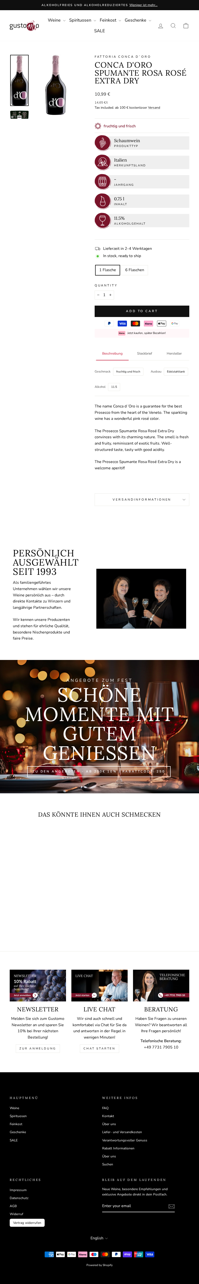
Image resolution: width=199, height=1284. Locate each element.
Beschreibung (112, 353)
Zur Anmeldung (37, 1048)
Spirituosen (80, 20)
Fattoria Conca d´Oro (123, 57)
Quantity (106, 285)
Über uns (109, 1124)
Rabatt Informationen (118, 1148)
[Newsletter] (38, 985)
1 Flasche (107, 270)
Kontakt (108, 1116)
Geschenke (136, 20)
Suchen (107, 1164)
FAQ (105, 1108)
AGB (13, 1206)
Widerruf (16, 1214)
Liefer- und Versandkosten (122, 1132)
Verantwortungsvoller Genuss (124, 1140)
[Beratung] (161, 985)
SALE (99, 31)
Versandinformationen (142, 499)
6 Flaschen (134, 270)
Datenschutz (19, 1198)
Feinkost (108, 20)
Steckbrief (144, 353)
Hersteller (174, 353)
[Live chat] (99, 985)
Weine (55, 20)
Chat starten (99, 1048)
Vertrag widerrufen (27, 1222)
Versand (154, 107)
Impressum (18, 1190)
